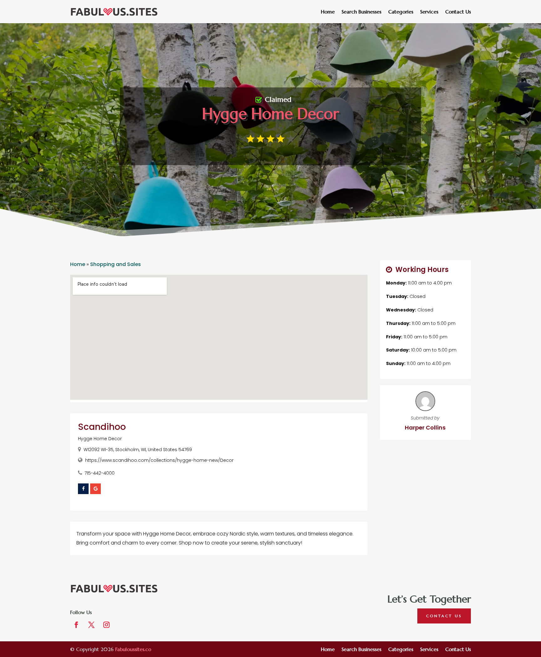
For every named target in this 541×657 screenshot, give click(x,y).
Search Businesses (361, 12)
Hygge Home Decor (100, 438)
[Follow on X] (91, 624)
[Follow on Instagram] (106, 624)
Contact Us (458, 12)
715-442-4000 (100, 473)
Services (429, 12)
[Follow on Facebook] (76, 624)
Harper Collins (425, 427)
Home (328, 12)
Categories (400, 12)
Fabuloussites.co (133, 649)
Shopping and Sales (115, 264)
